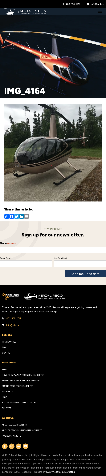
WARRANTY (7, 391)
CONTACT (7, 353)
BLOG (4, 369)
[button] (100, 11)
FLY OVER (6, 408)
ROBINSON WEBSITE (11, 436)
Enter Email (5, 258)
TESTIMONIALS (9, 342)
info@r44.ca (97, 4)
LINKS (4, 397)
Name (8, 243)
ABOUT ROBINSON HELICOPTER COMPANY (22, 430)
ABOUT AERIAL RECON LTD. (14, 425)
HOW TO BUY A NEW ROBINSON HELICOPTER (23, 375)
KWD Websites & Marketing (60, 471)
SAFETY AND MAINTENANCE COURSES (20, 402)
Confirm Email (60, 258)
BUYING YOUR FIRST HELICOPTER (17, 386)
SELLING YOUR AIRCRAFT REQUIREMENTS (21, 380)
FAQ (4, 347)
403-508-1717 (72, 4)
